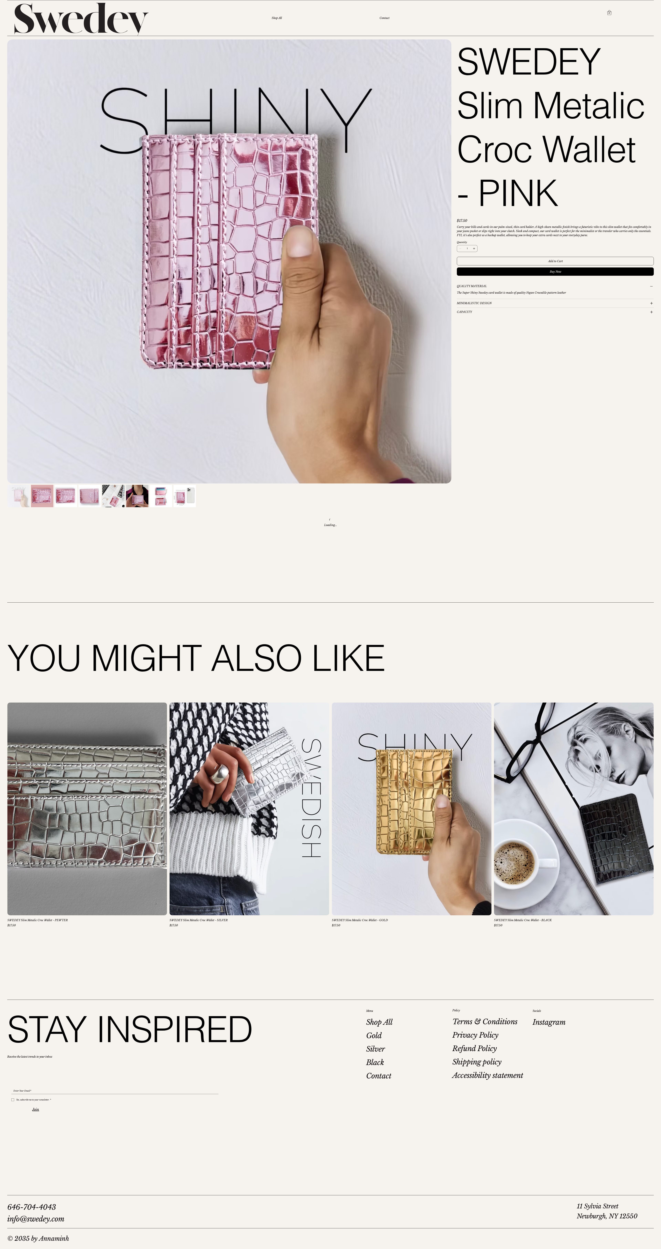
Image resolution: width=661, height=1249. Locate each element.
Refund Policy (474, 1048)
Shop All (379, 1022)
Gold (374, 1035)
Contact (378, 1075)
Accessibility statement (487, 1075)
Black (375, 1062)
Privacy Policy (475, 1035)
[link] (609, 12)
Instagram (549, 1022)
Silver (375, 1049)
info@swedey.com (35, 1218)
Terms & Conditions (484, 1021)
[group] (330, 814)
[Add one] (474, 248)
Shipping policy (476, 1061)
